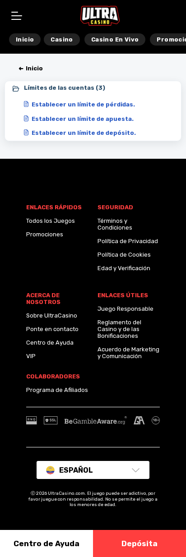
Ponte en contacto (52, 329)
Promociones (44, 234)
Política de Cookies (124, 254)
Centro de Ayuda (50, 342)
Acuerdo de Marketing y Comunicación (128, 352)
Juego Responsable (125, 308)
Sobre (34, 315)
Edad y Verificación (124, 268)
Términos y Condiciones (115, 224)
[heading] (93, 88)
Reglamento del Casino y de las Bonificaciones (119, 329)
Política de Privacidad (128, 241)
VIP (31, 356)
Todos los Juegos (50, 220)
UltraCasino (60, 315)
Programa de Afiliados (57, 390)
